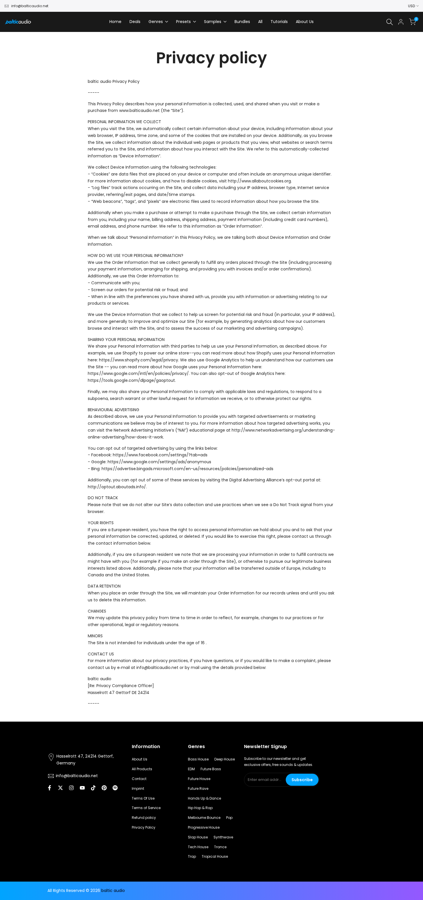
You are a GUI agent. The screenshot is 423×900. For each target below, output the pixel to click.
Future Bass (211, 768)
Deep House (224, 759)
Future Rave (198, 788)
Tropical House (215, 856)
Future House (199, 778)
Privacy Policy (143, 827)
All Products (142, 768)
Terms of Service (146, 807)
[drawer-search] (389, 22)
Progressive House (204, 827)
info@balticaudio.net (29, 5)
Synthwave (223, 837)
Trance (220, 846)
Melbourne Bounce (204, 817)
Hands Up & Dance (204, 798)
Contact (139, 778)
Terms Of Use (143, 798)
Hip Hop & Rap (200, 807)
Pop (229, 817)
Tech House (198, 846)
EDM (191, 768)
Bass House (198, 759)
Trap (192, 856)
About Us (139, 759)
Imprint (138, 788)
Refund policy (144, 817)
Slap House (198, 837)
